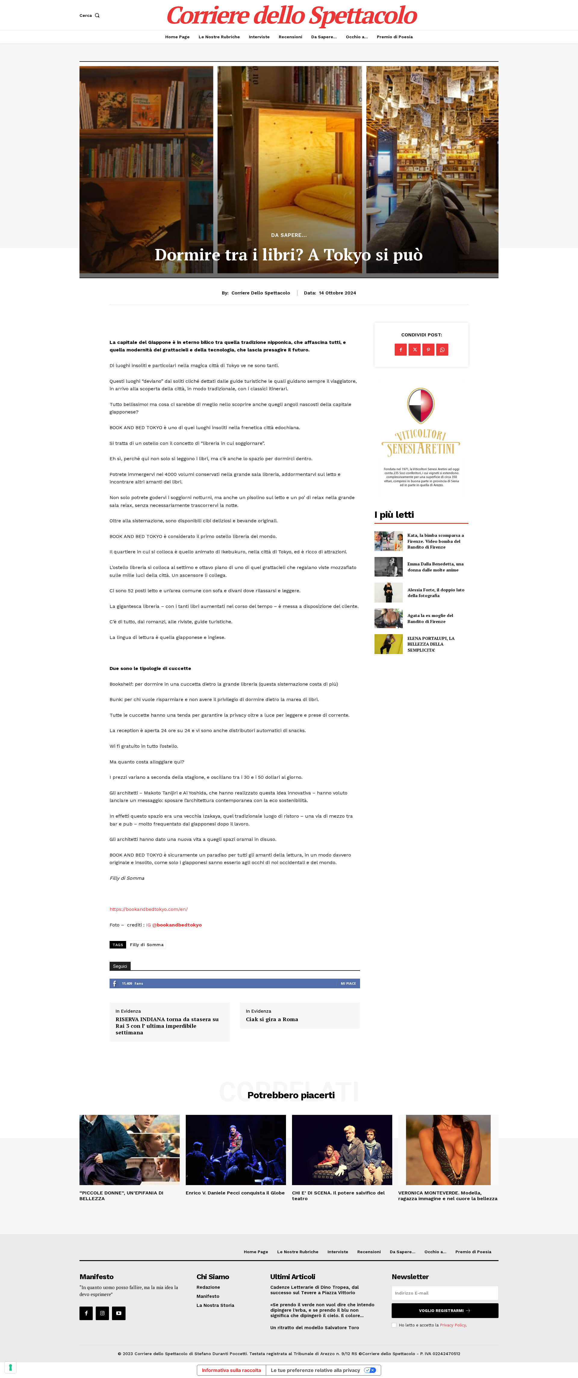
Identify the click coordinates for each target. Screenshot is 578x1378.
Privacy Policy (453, 1325)
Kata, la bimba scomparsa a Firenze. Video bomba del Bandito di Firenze (436, 541)
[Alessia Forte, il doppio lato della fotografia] (388, 592)
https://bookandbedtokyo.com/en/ (149, 909)
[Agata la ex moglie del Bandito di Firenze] (388, 618)
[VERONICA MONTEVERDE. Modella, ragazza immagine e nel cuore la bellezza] (448, 1150)
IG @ (174, 925)
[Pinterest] (428, 350)
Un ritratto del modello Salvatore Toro (314, 1327)
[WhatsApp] (442, 350)
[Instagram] (102, 1313)
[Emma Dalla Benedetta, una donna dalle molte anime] (388, 567)
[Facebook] (401, 350)
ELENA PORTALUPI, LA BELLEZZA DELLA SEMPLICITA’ (431, 644)
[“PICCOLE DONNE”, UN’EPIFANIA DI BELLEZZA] (129, 1150)
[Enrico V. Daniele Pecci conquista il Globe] (236, 1150)
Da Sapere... (289, 235)
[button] (90, 15)
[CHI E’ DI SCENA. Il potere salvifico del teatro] (342, 1150)
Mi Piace (348, 983)
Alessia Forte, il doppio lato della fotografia (436, 593)
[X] (415, 350)
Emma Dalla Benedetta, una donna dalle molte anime (436, 567)
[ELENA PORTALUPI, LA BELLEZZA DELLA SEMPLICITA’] (388, 644)
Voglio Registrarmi (441, 1310)
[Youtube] (118, 1313)
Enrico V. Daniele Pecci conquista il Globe (235, 1193)
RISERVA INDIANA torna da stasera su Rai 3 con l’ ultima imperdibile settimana (167, 1026)
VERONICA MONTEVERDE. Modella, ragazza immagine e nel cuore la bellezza (447, 1195)
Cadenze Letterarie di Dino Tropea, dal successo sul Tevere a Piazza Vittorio (314, 1290)
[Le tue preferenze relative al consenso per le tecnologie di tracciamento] (10, 1367)
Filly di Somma (146, 944)
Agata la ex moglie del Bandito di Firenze (430, 618)
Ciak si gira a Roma (272, 1019)
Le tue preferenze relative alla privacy (315, 1370)
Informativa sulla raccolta (231, 1370)
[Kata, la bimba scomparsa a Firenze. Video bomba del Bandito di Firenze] (388, 541)
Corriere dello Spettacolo (261, 293)
